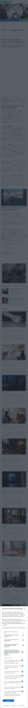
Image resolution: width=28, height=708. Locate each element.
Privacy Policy (22, 705)
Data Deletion (6, 705)
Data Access (14, 705)
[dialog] (14, 657)
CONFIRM (8, 700)
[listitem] (14, 632)
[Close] (25, 609)
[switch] (23, 635)
